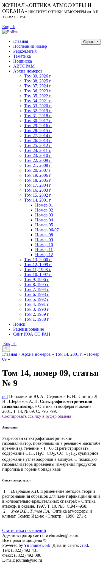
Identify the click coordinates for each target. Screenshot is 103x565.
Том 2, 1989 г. (36, 314)
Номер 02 (44, 210)
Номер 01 (44, 205)
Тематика (22, 56)
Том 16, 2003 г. (38, 190)
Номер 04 (44, 220)
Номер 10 (44, 244)
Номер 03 (44, 215)
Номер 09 (44, 239)
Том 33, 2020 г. (38, 105)
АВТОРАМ (24, 66)
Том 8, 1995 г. (36, 284)
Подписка (22, 61)
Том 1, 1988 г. (36, 319)
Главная (20, 41)
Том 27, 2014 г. (38, 135)
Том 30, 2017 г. (38, 120)
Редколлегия (25, 51)
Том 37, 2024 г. (38, 86)
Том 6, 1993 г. (36, 294)
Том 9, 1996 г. (36, 279)
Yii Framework (37, 545)
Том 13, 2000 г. (38, 259)
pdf (5, 396)
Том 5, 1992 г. (36, 299)
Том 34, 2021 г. (38, 100)
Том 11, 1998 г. (37, 269)
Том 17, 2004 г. (38, 185)
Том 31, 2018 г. (38, 115)
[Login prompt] (10, 31)
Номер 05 (44, 225)
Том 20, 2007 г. (38, 170)
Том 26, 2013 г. (38, 140)
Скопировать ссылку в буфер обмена (36, 416)
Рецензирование (28, 329)
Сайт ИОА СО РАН (31, 334)
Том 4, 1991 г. (36, 304)
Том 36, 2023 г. (38, 91)
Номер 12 (44, 254)
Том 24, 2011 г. (37, 150)
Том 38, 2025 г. (38, 81)
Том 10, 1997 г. (38, 274)
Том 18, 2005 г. (38, 180)
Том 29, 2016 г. (38, 125)
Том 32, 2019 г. (38, 110)
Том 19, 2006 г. (38, 175)
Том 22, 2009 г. (38, 160)
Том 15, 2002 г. (38, 195)
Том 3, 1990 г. (36, 309)
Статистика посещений (24, 530)
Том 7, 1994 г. (36, 289)
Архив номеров (28, 71)
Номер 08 (44, 234)
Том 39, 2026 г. (38, 76)
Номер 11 (44, 249)
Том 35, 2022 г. (38, 95)
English (8, 26)
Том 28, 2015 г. (38, 130)
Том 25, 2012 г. (38, 145)
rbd (85, 545)
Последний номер (30, 46)
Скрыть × (91, 42)
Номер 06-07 (47, 229)
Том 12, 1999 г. (38, 264)
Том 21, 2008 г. (38, 165)
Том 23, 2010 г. (38, 155)
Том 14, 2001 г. (38, 200)
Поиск (19, 324)
